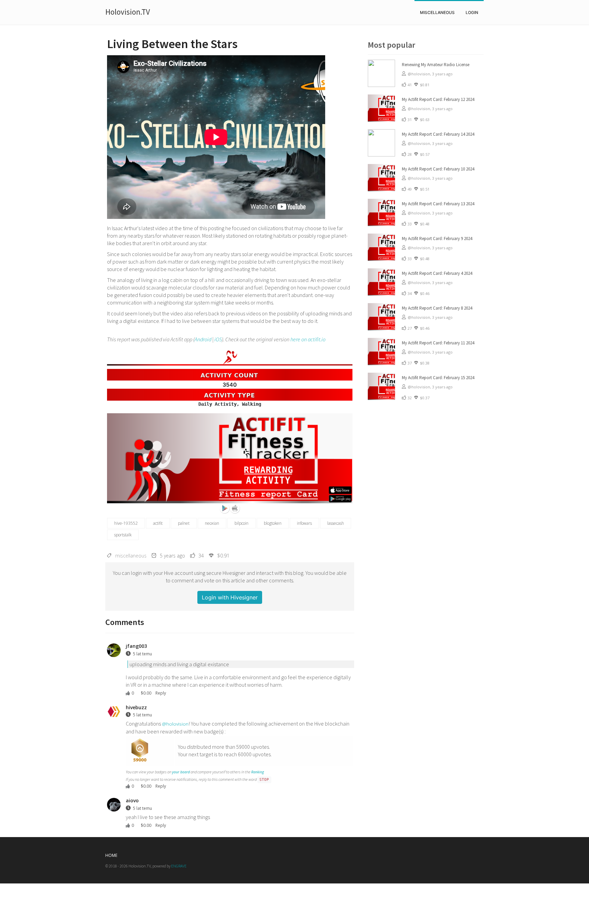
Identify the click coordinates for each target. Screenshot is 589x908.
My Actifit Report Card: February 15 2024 (438, 378)
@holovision (175, 723)
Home (111, 855)
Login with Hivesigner (230, 597)
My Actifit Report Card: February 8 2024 (437, 308)
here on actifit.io (308, 339)
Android (203, 339)
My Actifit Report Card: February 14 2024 (438, 134)
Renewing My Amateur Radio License (435, 65)
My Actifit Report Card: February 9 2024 (437, 238)
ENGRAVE (178, 865)
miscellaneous (437, 12)
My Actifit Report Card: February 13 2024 (438, 204)
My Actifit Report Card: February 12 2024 (438, 99)
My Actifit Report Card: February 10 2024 (438, 169)
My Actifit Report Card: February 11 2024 (438, 343)
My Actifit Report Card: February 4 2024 (437, 273)
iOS (218, 339)
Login (472, 12)
